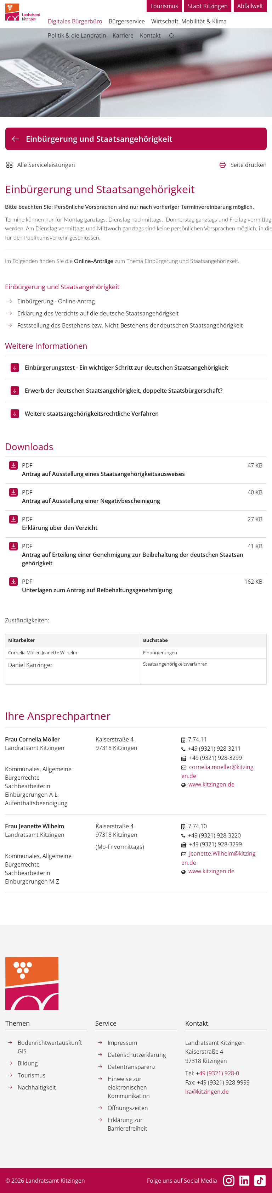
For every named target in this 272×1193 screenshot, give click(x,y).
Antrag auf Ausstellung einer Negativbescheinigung (91, 501)
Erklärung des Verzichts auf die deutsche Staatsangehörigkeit (98, 313)
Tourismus (164, 6)
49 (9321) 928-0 (219, 1073)
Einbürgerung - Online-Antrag (56, 301)
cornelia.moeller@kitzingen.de (217, 771)
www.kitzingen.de (211, 784)
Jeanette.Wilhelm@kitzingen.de (218, 858)
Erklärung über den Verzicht (59, 528)
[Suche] (173, 35)
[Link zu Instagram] (229, 1180)
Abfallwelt (250, 6)
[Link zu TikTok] (260, 1180)
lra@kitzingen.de (207, 1092)
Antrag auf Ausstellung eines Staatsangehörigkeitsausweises (103, 474)
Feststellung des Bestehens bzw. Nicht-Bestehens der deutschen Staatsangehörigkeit (130, 325)
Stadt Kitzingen (208, 6)
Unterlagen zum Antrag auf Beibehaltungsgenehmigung (97, 590)
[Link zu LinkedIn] (244, 1180)
